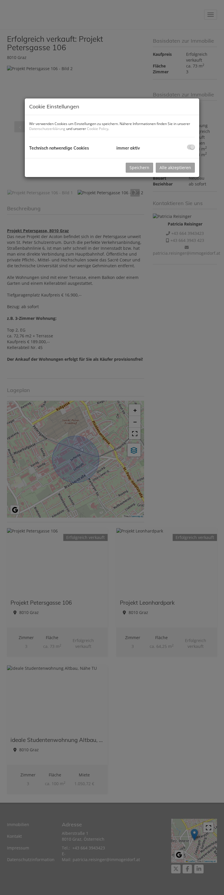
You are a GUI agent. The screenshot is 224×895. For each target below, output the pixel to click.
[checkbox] (191, 147)
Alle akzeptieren (175, 167)
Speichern (139, 167)
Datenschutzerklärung (47, 128)
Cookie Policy (97, 128)
